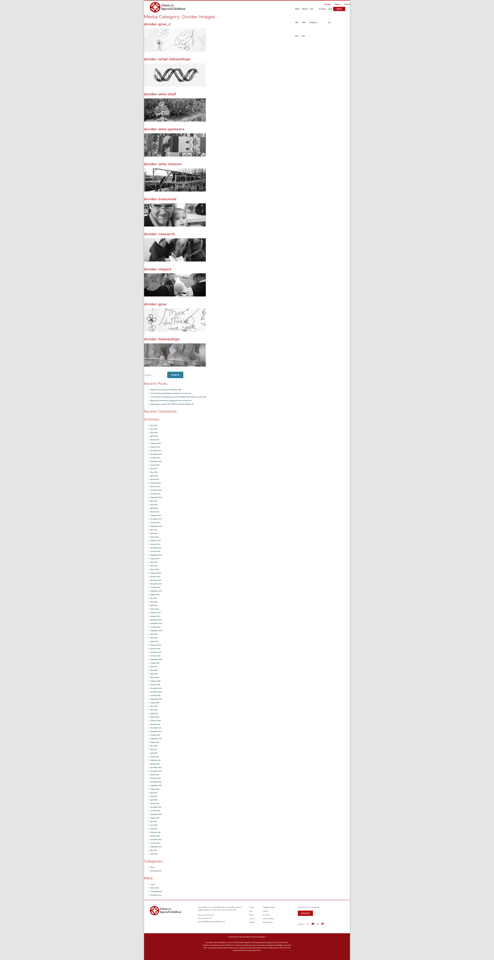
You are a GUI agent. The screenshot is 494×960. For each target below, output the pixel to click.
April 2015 (154, 800)
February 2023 (155, 540)
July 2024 (153, 501)
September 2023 (156, 526)
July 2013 (153, 850)
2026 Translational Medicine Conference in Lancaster (170, 393)
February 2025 (155, 483)
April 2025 (154, 476)
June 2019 (153, 670)
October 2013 (155, 843)
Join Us (330, 12)
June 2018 (153, 706)
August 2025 (155, 465)
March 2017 (154, 757)
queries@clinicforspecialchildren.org (211, 921)
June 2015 (153, 793)
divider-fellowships (162, 339)
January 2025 (155, 486)
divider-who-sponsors (164, 129)
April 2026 (154, 436)
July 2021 (153, 598)
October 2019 (155, 656)
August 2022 (155, 558)
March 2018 (154, 717)
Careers (252, 918)
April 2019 (154, 674)
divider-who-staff (160, 94)
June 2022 (154, 562)
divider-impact (157, 269)
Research (266, 915)
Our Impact (313, 12)
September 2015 (156, 785)
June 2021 (153, 602)
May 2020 (154, 638)
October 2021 (155, 587)
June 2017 (153, 746)
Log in (152, 884)
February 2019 (155, 681)
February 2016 (155, 778)
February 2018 (155, 721)
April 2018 (154, 713)
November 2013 (156, 839)
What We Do (305, 12)
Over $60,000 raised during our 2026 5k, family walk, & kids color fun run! (178, 397)
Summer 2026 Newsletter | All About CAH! (165, 390)
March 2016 (154, 775)
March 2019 (154, 677)
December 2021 (155, 580)
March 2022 (154, 569)
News (337, 4)
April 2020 (154, 641)
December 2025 (155, 450)
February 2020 (155, 645)
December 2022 (156, 548)
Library (327, 4)
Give (339, 9)
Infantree (262, 937)
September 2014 (156, 814)
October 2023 (155, 522)
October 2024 (155, 494)
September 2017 (156, 739)
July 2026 (153, 425)
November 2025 (156, 454)
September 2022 (156, 555)
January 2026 (155, 447)
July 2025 (153, 468)
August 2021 (154, 594)
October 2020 (155, 627)
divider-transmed (160, 199)
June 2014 (153, 825)
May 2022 (154, 566)
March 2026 (154, 440)
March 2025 (154, 479)
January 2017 (155, 764)
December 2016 (155, 767)
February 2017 (155, 760)
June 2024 (154, 504)
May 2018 (153, 710)
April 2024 (154, 508)
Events (322, 9)
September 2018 (156, 699)
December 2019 (155, 652)
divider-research (159, 234)
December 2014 (155, 807)
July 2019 (153, 667)
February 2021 (155, 613)
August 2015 (154, 789)
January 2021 (155, 616)
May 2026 (154, 432)
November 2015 (155, 782)
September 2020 (156, 631)
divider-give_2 (157, 24)
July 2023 (153, 530)
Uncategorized (155, 871)
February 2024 (155, 515)
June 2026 (154, 429)
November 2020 (156, 623)
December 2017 (155, 728)
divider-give (155, 304)
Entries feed (154, 888)
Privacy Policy (268, 922)
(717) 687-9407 (209, 915)
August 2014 (154, 818)
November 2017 (155, 731)
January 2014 (155, 836)
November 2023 (156, 519)
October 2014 (155, 811)
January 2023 (155, 544)
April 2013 (154, 854)
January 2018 (155, 724)
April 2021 (154, 605)
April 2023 (154, 533)
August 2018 (154, 703)
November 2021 (156, 584)
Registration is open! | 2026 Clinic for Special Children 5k (171, 404)
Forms (251, 907)
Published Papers (269, 907)
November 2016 (156, 771)
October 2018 (155, 695)
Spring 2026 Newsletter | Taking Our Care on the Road (170, 400)
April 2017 (154, 753)
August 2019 (154, 663)
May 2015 (153, 796)
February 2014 (155, 832)
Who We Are (297, 12)
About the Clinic (268, 918)
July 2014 (153, 821)
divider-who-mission (163, 164)
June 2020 (154, 634)
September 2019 (156, 659)
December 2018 (155, 688)
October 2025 (155, 458)
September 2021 (156, 591)
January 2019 (155, 685)
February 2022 (155, 573)
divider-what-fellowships (167, 59)
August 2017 (154, 742)
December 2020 (156, 620)
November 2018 (156, 692)
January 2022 (155, 576)
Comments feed (156, 891)
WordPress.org (155, 895)
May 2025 (153, 472)
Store (347, 4)
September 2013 (156, 847)
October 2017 (155, 735)
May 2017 (153, 749)
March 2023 (154, 537)
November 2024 (156, 490)
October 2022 (155, 551)
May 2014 (153, 829)
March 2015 (154, 803)
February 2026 (155, 443)
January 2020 (155, 649)
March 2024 (154, 512)
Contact (265, 911)
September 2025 (156, 461)
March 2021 (154, 609)
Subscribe (305, 913)
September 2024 (156, 497)
